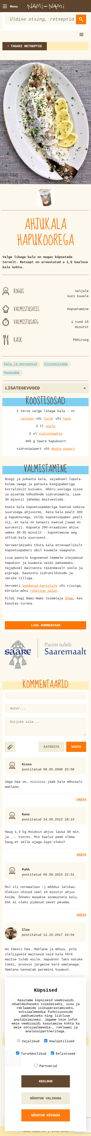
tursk (48, 419)
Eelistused (65, 1054)
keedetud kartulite (39, 586)
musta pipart (63, 449)
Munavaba (11, 372)
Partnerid (48, 1066)
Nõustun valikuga (45, 1098)
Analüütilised (61, 1041)
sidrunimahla (50, 434)
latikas (27, 419)
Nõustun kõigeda (45, 1115)
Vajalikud (30, 1041)
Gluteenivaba (55, 364)
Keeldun (45, 1081)
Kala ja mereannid (20, 364)
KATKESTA (51, 747)
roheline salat (43, 591)
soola (50, 426)
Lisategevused (22, 388)
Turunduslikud (33, 1054)
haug (67, 419)
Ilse (69, 598)
